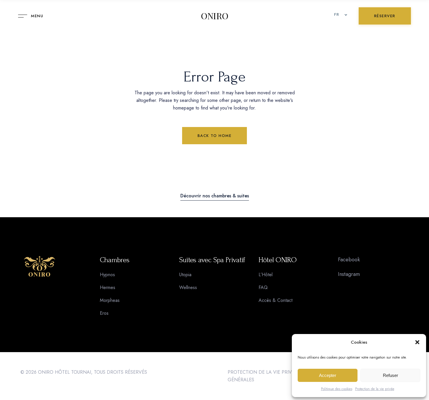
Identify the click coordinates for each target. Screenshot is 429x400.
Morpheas (110, 300)
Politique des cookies (336, 389)
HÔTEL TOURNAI (73, 372)
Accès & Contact (275, 300)
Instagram (349, 274)
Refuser (390, 375)
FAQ (263, 287)
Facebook (349, 259)
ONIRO (215, 16)
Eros (104, 313)
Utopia (185, 274)
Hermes (107, 287)
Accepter (327, 375)
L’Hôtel (266, 274)
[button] (417, 342)
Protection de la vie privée (374, 389)
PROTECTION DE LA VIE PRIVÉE (262, 372)
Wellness (188, 287)
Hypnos (107, 274)
